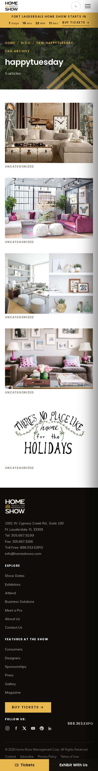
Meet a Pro (13, 610)
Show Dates (14, 576)
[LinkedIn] (50, 728)
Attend (10, 593)
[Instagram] (7, 728)
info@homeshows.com (23, 553)
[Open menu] (88, 6)
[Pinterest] (41, 728)
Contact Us (13, 627)
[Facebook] (16, 728)
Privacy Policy (47, 756)
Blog (26, 43)
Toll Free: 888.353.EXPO (24, 547)
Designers (12, 658)
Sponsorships (15, 666)
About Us (12, 619)
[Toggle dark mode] (76, 6)
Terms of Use (70, 756)
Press (9, 675)
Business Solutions (19, 601)
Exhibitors (12, 584)
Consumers (14, 649)
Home (10, 43)
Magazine (13, 692)
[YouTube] (33, 728)
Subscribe (27, 756)
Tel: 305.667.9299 (19, 535)
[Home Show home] (11, 6)
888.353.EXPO (80, 723)
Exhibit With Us (73, 765)
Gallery (10, 684)
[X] (24, 728)
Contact (10, 756)
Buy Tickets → (75, 22)
